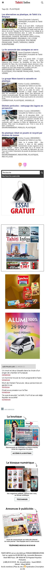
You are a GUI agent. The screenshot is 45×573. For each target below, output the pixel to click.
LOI (29, 38)
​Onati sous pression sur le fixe (15, 390)
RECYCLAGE (7, 157)
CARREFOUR (7, 100)
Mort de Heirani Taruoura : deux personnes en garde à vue (22, 384)
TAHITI (15, 42)
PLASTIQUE (20, 40)
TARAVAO (23, 42)
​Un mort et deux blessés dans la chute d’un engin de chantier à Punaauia (21, 371)
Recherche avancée (11, 176)
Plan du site (18, 567)
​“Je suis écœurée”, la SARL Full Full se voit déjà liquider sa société (22, 396)
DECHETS (24, 36)
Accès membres (7, 567)
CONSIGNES (27, 69)
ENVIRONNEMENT (9, 38)
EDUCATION (34, 36)
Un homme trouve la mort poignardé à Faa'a (21, 378)
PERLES (21, 128)
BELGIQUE (6, 36)
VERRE (5, 73)
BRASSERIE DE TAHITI (11, 69)
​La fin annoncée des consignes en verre (20, 50)
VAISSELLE (29, 100)
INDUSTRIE (22, 155)
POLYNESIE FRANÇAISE (23, 71)
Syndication (30, 567)
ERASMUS (22, 38)
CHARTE (15, 36)
